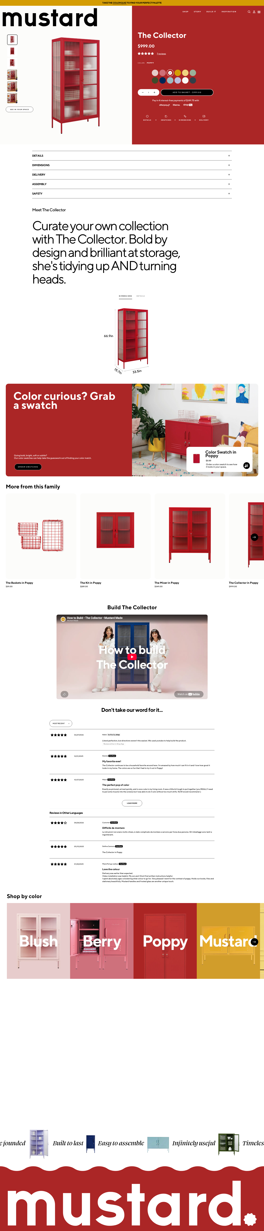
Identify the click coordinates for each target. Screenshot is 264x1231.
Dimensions (41, 165)
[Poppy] (165, 941)
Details (37, 155)
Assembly (39, 184)
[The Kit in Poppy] (115, 536)
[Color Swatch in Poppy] (196, 455)
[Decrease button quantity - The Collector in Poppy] (142, 92)
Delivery (38, 174)
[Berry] (101, 941)
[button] (185, 12)
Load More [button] (132, 803)
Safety (37, 193)
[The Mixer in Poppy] (189, 536)
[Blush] (38, 941)
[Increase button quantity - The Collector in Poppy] (155, 92)
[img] (59, 735)
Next (254, 537)
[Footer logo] (132, 1203)
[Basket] (259, 12)
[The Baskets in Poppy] (41, 536)
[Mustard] (228, 941)
